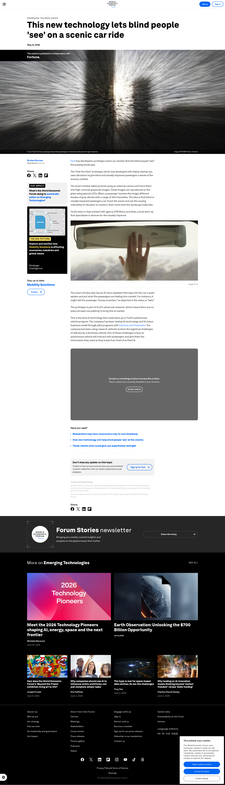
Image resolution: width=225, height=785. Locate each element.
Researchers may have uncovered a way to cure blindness (105, 434)
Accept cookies (134, 389)
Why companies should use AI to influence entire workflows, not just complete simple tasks (89, 684)
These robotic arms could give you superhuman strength (104, 445)
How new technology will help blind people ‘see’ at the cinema (108, 439)
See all (193, 562)
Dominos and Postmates (132, 325)
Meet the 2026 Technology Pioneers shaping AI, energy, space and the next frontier (65, 629)
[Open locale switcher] (3, 777)
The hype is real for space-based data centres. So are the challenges (134, 682)
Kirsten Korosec (35, 160)
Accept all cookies (202, 771)
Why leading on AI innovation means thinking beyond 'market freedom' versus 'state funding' (175, 684)
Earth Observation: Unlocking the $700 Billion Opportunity (152, 627)
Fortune (33, 57)
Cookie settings (202, 778)
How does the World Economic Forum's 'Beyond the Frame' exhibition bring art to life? (44, 684)
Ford (73, 161)
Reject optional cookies (201, 764)
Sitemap (112, 773)
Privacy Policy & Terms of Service (112, 768)
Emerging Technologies (42, 18)
